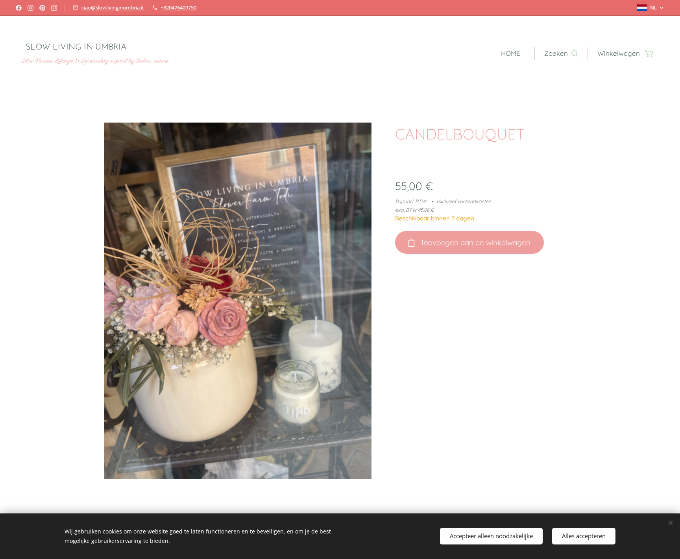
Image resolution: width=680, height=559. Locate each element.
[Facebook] (19, 8)
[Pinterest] (42, 8)
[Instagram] (30, 8)
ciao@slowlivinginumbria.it (112, 7)
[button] (561, 53)
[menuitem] (513, 53)
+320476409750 (178, 7)
